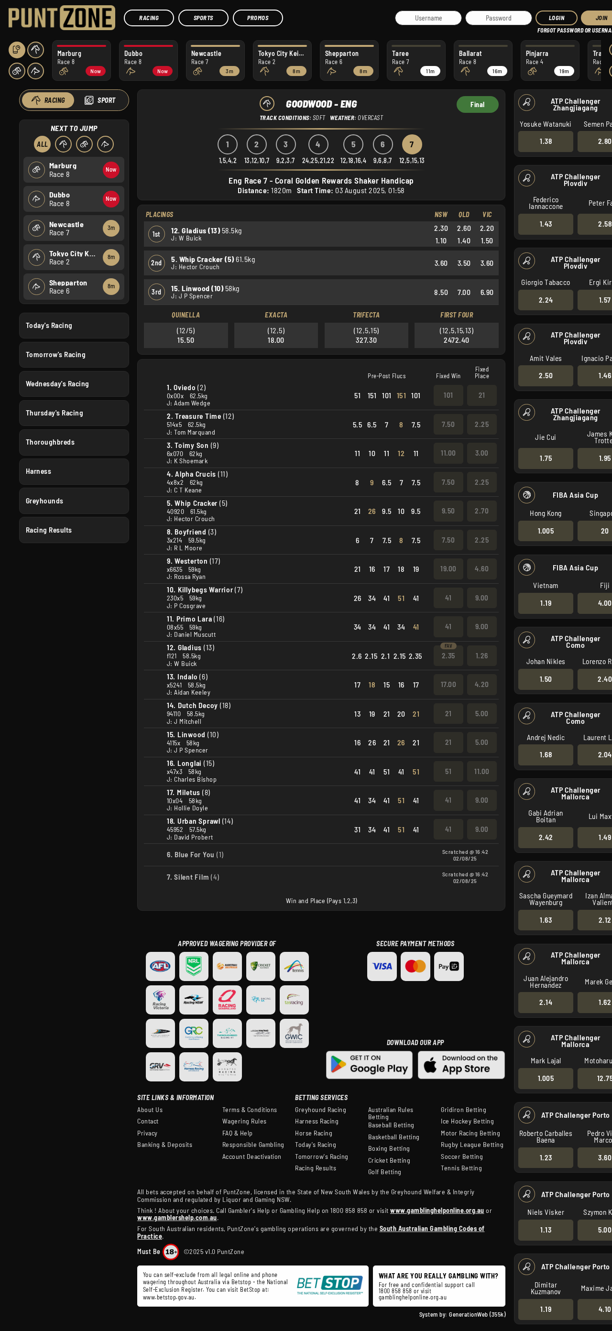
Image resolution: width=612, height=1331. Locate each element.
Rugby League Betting (472, 1144)
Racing (149, 18)
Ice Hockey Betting (467, 1121)
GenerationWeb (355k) (477, 1314)
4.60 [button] (482, 568)
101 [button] (448, 395)
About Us (150, 1109)
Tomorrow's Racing (56, 354)
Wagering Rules (244, 1121)
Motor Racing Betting (470, 1133)
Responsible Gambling (253, 1144)
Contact (148, 1121)
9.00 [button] (482, 597)
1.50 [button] (546, 679)
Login (557, 18)
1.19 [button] (545, 603)
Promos (257, 18)
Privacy (147, 1133)
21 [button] (482, 395)
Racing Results (49, 529)
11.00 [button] (448, 452)
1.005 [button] (546, 530)
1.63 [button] (546, 920)
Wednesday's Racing (57, 383)
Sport (107, 100)
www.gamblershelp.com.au (177, 1217)
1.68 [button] (546, 754)
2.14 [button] (545, 1002)
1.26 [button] (482, 655)
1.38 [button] (546, 141)
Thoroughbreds (50, 441)
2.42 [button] (546, 837)
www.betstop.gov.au (169, 1297)
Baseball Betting (391, 1125)
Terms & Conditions (249, 1109)
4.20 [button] (482, 684)
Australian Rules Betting (391, 1113)
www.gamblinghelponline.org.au (437, 1210)
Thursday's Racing (55, 412)
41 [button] (448, 597)
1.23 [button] (546, 1157)
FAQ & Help (237, 1133)
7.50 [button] (448, 424)
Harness (39, 471)
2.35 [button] (448, 655)
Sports (203, 18)
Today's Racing (49, 325)
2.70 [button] (482, 510)
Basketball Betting (394, 1137)
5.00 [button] (482, 713)
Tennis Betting (461, 1168)
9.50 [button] (448, 510)
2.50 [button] (546, 375)
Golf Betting (385, 1172)
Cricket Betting (389, 1160)
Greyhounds (45, 500)
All (42, 144)
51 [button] (448, 771)
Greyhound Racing (320, 1109)
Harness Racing (317, 1121)
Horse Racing (313, 1133)
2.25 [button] (482, 424)
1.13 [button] (545, 1229)
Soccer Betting (462, 1156)
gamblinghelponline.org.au (413, 1297)
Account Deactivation (252, 1156)
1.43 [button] (546, 223)
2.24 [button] (546, 299)
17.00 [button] (449, 684)
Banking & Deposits (164, 1144)
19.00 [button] (448, 568)
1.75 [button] (546, 458)
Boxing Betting (389, 1148)
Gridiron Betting (463, 1109)
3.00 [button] (482, 452)
